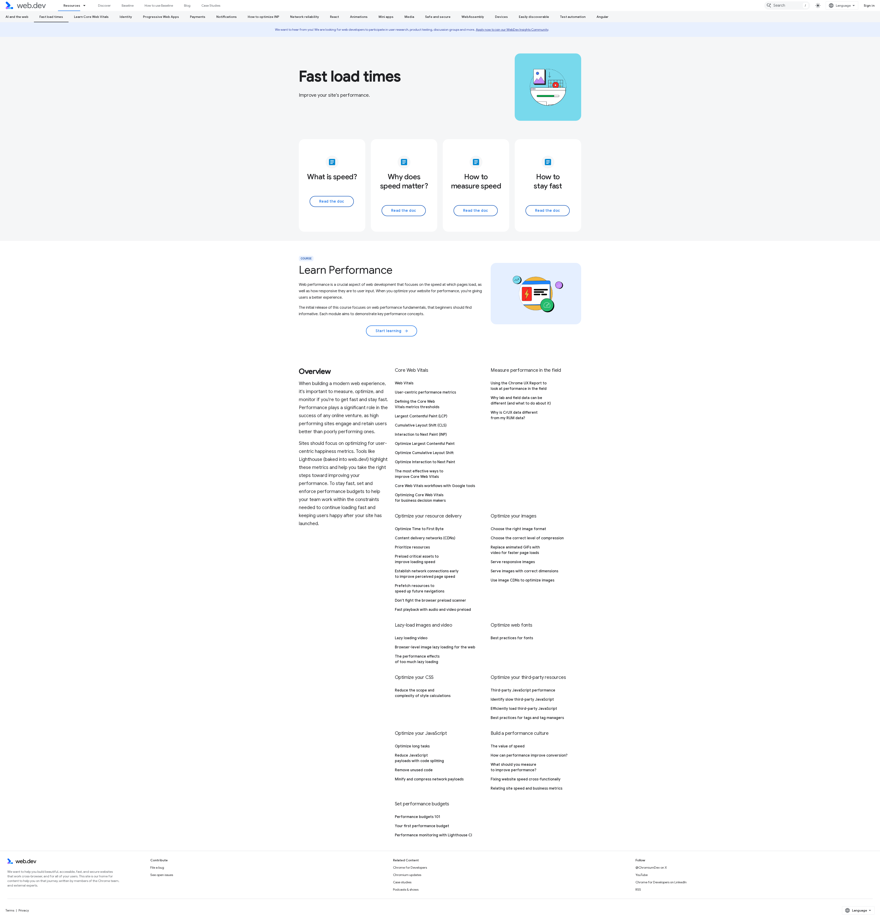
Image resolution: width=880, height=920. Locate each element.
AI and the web (17, 17)
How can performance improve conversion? (529, 755)
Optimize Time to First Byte (419, 529)
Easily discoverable (534, 17)
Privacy (24, 910)
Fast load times (51, 17)
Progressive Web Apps (161, 17)
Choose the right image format (518, 529)
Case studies (402, 882)
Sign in (869, 5)
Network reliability (304, 17)
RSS (638, 889)
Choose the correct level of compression (527, 538)
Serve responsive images (513, 562)
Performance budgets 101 (417, 817)
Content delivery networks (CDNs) (425, 538)
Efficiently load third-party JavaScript (524, 708)
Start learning (392, 331)
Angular (602, 17)
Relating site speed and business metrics (526, 788)
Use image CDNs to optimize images (522, 580)
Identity (126, 17)
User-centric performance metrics (425, 392)
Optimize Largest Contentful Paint (425, 443)
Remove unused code (414, 770)
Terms (10, 910)
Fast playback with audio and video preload (433, 609)
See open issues (161, 875)
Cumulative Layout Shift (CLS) (421, 425)
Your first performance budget (422, 826)
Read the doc (331, 201)
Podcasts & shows (405, 889)
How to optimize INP (263, 17)
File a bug (157, 867)
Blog (187, 5)
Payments (197, 17)
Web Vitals (404, 383)
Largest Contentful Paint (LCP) (421, 416)
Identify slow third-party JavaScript (522, 699)
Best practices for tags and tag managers (527, 718)
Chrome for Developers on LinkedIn (661, 882)
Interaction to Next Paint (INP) (421, 434)
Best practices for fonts (512, 638)
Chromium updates (407, 875)
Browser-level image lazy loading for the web (435, 647)
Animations (359, 17)
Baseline (128, 5)
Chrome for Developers (410, 867)
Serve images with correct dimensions (524, 571)
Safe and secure (438, 17)
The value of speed (508, 746)
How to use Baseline (159, 5)
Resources (71, 5)
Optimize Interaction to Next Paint (425, 462)
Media (409, 17)
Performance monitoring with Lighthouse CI (433, 835)
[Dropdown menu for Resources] (86, 5)
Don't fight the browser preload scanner (430, 600)
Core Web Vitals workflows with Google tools (435, 486)
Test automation (573, 17)
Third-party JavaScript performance (523, 690)
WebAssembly (473, 17)
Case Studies (210, 5)
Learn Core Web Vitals (91, 17)
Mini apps (386, 17)
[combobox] (787, 5)
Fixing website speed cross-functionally (526, 779)
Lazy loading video (411, 638)
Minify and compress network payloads (429, 779)
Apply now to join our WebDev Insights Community (512, 30)
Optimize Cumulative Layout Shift (424, 453)
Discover (104, 5)
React (334, 17)
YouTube (641, 875)
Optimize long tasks (412, 746)
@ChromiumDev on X (651, 867)
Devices (501, 17)
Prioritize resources (412, 547)
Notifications (226, 17)
